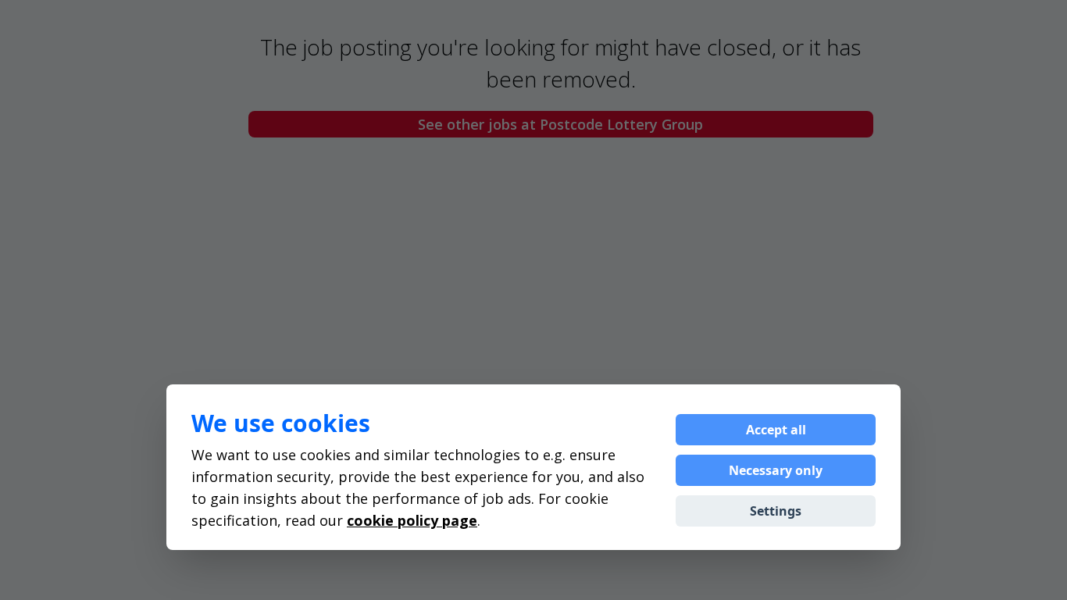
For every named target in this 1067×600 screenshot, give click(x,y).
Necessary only (776, 470)
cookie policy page (412, 520)
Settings (775, 511)
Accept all (776, 429)
